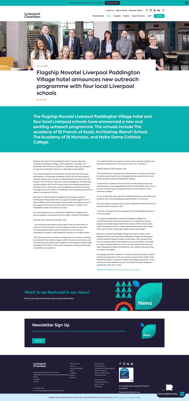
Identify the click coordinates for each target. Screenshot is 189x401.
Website (100, 270)
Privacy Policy (99, 380)
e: (48, 391)
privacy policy (119, 397)
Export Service (138, 16)
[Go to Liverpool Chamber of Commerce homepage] (32, 15)
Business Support (100, 371)
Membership (98, 16)
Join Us (159, 16)
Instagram (109, 270)
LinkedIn (136, 270)
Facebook (120, 270)
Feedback (98, 387)
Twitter (128, 270)
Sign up (38, 341)
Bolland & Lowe (134, 392)
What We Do (99, 364)
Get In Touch (121, 10)
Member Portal (135, 10)
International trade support (104, 368)
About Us (110, 10)
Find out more (112, 3)
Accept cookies (134, 397)
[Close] (186, 3)
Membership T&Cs (101, 382)
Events (126, 16)
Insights (117, 16)
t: (38, 388)
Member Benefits (76, 368)
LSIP (149, 16)
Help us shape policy (101, 373)
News (108, 16)
